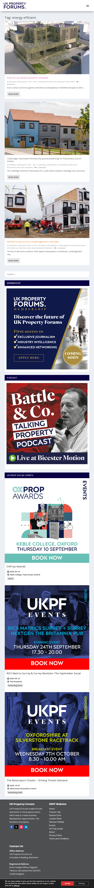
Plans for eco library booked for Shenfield (27, 77)
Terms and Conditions (59, 839)
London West (55, 819)
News (72, 82)
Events (52, 825)
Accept (67, 883)
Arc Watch (42, 245)
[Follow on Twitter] (16, 827)
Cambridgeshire (52, 165)
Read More (13, 94)
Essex (68, 82)
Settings (81, 883)
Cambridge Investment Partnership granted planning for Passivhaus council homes (44, 160)
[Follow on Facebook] (11, 827)
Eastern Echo (53, 82)
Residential (28, 167)
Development (43, 82)
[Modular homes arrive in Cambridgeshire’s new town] (47, 211)
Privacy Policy (55, 835)
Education (61, 82)
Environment (11, 167)
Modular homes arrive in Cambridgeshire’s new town (33, 241)
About (52, 832)
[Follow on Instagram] (21, 827)
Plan (22, 167)
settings (16, 886)
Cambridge (42, 165)
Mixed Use (14, 248)
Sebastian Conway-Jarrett (18, 82)
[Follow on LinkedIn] (26, 827)
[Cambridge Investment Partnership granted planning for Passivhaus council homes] (47, 128)
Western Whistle (56, 822)
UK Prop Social (56, 829)
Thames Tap (55, 812)
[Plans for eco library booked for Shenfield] (47, 47)
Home (52, 809)
